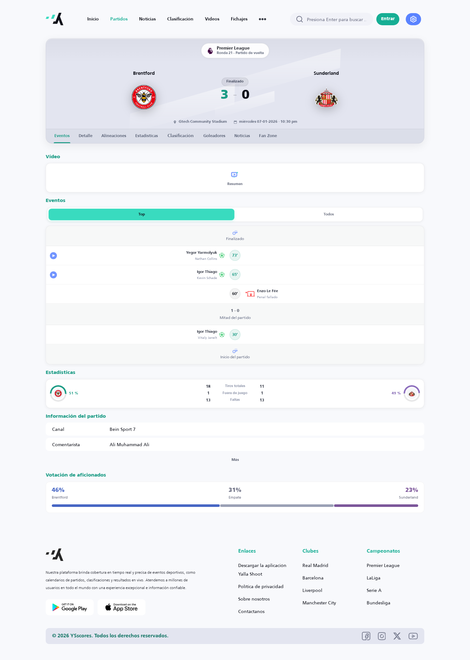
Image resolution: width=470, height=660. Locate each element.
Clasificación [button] (181, 136)
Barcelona (313, 577)
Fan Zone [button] (268, 136)
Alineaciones (113, 136)
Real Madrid (315, 565)
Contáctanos (251, 611)
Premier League (383, 565)
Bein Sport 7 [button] (123, 429)
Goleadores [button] (214, 136)
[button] (137, 255)
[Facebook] (366, 636)
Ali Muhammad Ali (129, 444)
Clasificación (180, 19)
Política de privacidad (261, 586)
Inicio (93, 19)
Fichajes (239, 19)
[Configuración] (413, 19)
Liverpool (312, 590)
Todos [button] (329, 214)
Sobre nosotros (254, 598)
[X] (397, 636)
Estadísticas (146, 136)
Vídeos (212, 19)
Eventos (62, 136)
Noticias (147, 19)
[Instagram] (382, 636)
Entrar (388, 19)
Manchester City (319, 602)
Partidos (119, 19)
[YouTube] (413, 636)
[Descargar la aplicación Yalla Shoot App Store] (121, 607)
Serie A (374, 590)
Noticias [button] (242, 136)
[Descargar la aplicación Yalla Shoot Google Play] (70, 607)
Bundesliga (378, 602)
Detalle (85, 136)
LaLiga (373, 577)
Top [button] (141, 214)
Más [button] (235, 460)
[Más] (262, 19)
